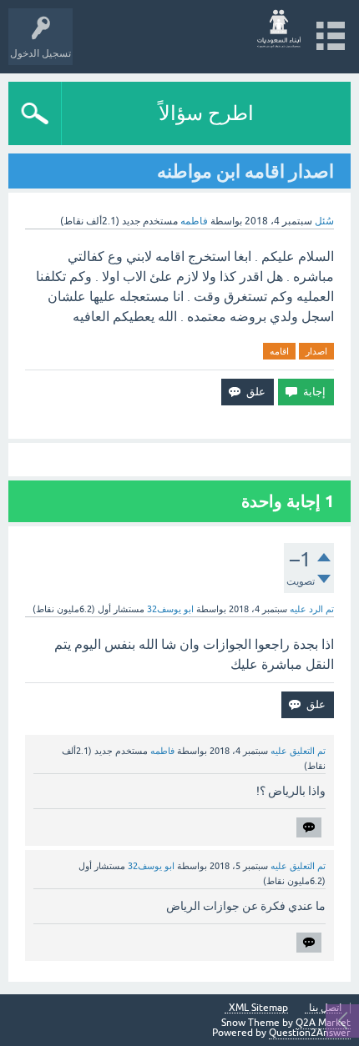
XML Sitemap (258, 1008)
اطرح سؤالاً (206, 113)
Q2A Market (323, 1022)
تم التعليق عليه (298, 751)
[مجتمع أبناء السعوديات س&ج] (279, 28)
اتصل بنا (325, 1008)
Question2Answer (310, 1032)
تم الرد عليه (312, 609)
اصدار (316, 351)
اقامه (279, 351)
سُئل (324, 221)
